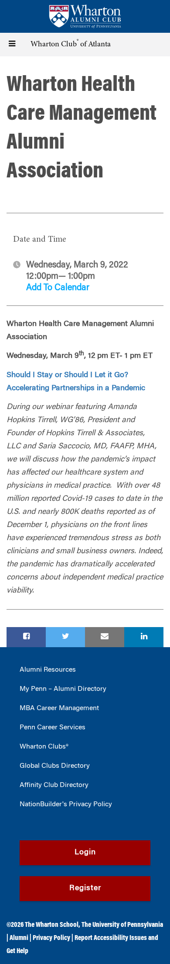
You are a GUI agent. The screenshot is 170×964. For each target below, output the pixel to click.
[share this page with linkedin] (143, 637)
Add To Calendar (57, 288)
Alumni (19, 938)
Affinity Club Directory (54, 785)
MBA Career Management (59, 708)
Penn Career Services (52, 727)
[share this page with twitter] (65, 637)
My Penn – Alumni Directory (63, 689)
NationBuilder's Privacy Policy (66, 804)
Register (85, 888)
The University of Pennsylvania (122, 925)
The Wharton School (51, 925)
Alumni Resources (48, 669)
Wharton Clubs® (44, 746)
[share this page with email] (104, 637)
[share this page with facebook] (26, 637)
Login (85, 853)
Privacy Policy (51, 938)
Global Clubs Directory (55, 766)
